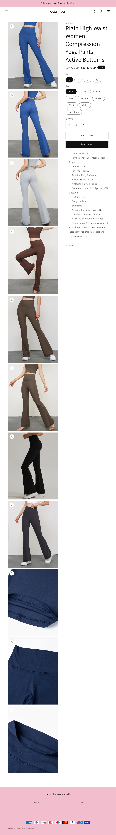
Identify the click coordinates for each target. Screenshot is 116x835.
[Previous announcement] (6, 3)
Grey (83, 91)
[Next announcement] (110, 3)
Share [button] (71, 245)
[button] (6, 11)
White (85, 105)
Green (98, 98)
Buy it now (87, 144)
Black (71, 105)
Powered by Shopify (28, 828)
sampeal (17, 828)
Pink (71, 98)
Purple (84, 98)
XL (97, 79)
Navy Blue (74, 112)
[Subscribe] (81, 802)
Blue (71, 91)
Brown (96, 91)
